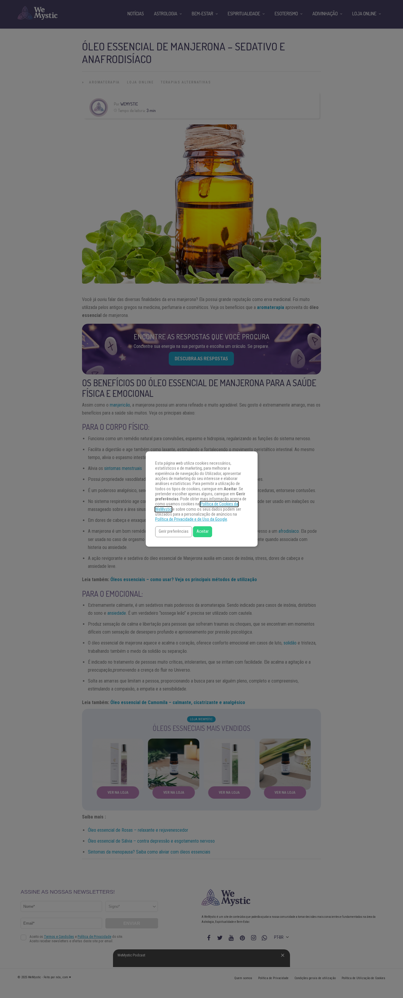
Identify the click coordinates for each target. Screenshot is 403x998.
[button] (173, 531)
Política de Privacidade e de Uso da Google (191, 519)
